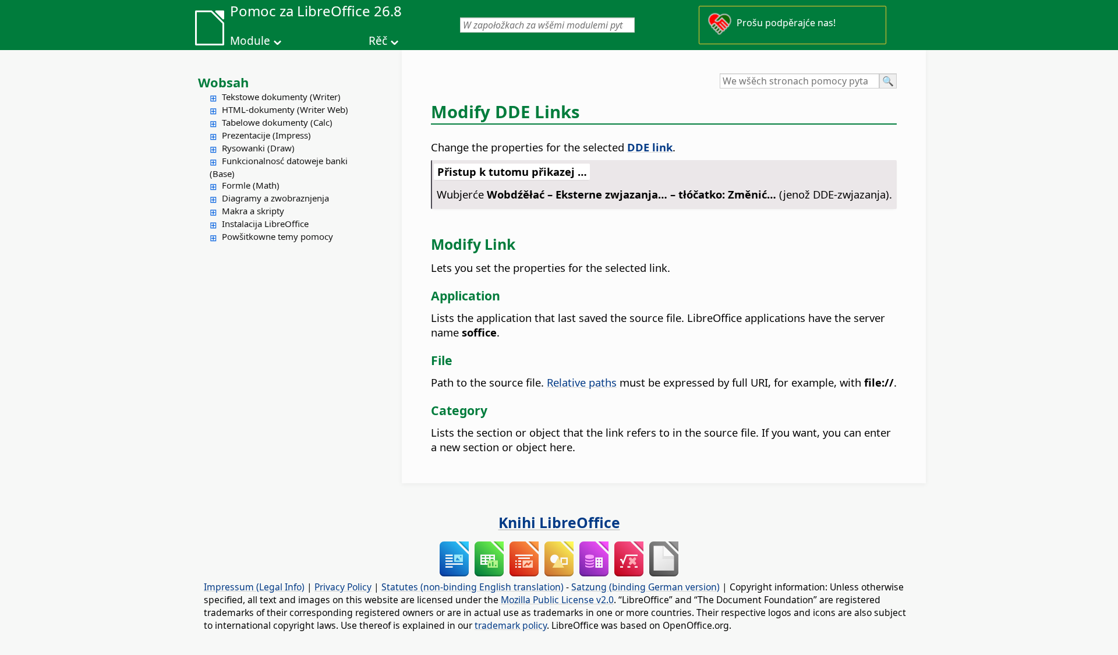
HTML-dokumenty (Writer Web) (285, 109)
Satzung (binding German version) (645, 586)
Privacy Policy (343, 586)
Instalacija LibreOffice (265, 223)
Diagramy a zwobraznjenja (275, 198)
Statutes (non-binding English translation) (472, 586)
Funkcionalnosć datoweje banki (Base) (279, 167)
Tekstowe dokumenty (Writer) (281, 96)
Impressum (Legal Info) (254, 586)
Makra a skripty (253, 211)
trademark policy (511, 625)
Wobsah (223, 82)
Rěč (378, 40)
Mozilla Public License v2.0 (557, 599)
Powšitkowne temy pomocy (277, 236)
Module (250, 40)
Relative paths (582, 382)
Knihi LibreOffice (559, 522)
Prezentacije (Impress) (266, 135)
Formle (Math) (251, 185)
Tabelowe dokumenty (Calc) (277, 122)
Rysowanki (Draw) (258, 148)
